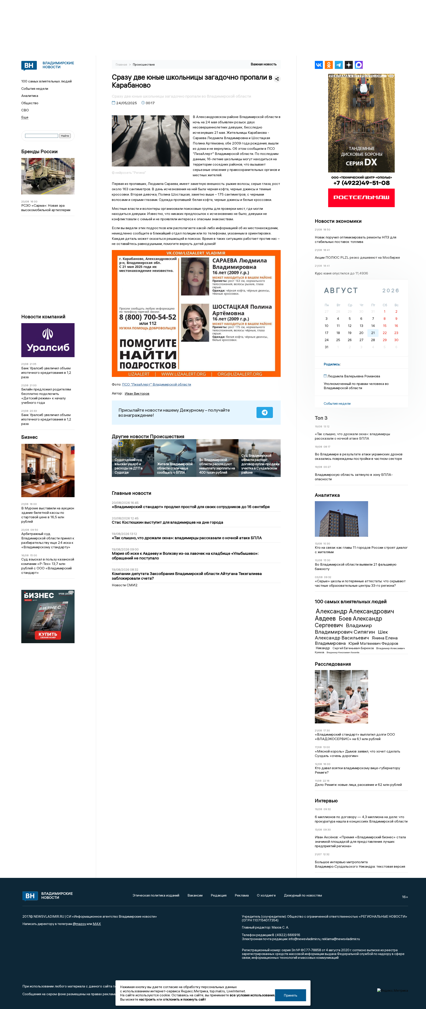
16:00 (33, 201)
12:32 (326, 854)
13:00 (326, 747)
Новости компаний (43, 316)
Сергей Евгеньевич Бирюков (354, 648)
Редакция (219, 895)
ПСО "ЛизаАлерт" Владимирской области (156, 384)
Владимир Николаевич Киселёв (343, 652)
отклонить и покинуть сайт (184, 999)
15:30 (326, 560)
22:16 (326, 780)
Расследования (333, 664)
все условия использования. (252, 995)
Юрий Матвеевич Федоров (373, 643)
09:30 (327, 829)
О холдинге (266, 895)
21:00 (33, 385)
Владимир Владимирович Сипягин (345, 628)
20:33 (33, 410)
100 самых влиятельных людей (46, 81)
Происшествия (144, 64)
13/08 (318, 543)
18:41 (326, 250)
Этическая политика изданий (156, 895)
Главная (122, 64)
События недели (34, 88)
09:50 (34, 529)
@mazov (79, 923)
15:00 (33, 555)
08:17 (326, 446)
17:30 (326, 730)
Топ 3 (321, 418)
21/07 (318, 854)
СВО (25, 110)
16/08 (25, 555)
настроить (147, 999)
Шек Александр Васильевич (351, 635)
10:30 (326, 543)
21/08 (24, 364)
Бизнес (29, 437)
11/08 (318, 780)
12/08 (318, 764)
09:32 (327, 577)
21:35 (33, 364)
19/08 (318, 426)
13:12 (326, 426)
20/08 (25, 201)
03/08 (319, 577)
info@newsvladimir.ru (304, 939)
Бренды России (39, 151)
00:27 (327, 466)
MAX (97, 923)
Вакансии (195, 895)
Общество (29, 103)
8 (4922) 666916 (286, 935)
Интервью (326, 800)
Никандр (323, 648)
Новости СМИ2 (125, 585)
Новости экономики (338, 221)
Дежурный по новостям (303, 895)
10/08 (318, 560)
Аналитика (29, 95)
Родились (332, 364)
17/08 (318, 747)
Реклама (242, 895)
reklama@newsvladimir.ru (341, 939)
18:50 (326, 229)
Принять (290, 995)
